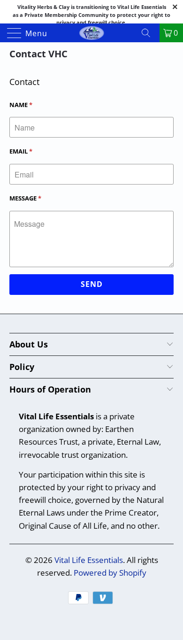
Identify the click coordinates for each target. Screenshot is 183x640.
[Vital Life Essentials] (91, 32)
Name (20, 104)
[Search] (149, 33)
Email (20, 151)
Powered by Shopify (110, 572)
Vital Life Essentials (88, 560)
